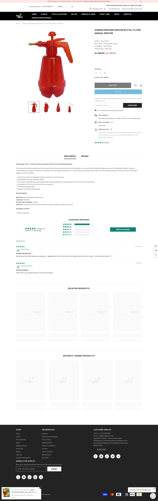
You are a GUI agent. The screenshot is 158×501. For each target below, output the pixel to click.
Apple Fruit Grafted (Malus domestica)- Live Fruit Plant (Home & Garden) (24, 492)
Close (141, 1)
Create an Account (135, 9)
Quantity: (98, 69)
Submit (54, 469)
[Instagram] (101, 456)
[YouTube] (113, 456)
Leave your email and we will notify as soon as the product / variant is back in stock (118, 100)
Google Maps (101, 449)
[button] (34, 107)
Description (70, 156)
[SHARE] (140, 85)
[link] (30, 337)
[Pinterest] (107, 456)
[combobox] (64, 6)
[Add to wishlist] (135, 85)
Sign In (124, 9)
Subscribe (132, 105)
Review (84, 156)
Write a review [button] (123, 229)
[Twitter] (118, 456)
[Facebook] (96, 456)
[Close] (41, 487)
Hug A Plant (105, 41)
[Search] (65, 6)
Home (18, 24)
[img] (20, 247)
